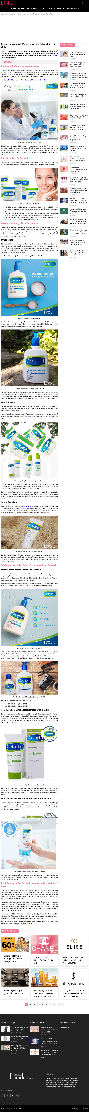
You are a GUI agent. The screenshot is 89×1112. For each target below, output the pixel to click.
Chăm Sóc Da (74, 1027)
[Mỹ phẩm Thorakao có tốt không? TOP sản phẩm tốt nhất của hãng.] (64, 106)
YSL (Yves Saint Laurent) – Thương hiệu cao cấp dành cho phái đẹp (73, 993)
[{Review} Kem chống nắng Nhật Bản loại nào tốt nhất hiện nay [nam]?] (64, 95)
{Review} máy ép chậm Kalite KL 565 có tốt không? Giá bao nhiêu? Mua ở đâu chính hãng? (79, 127)
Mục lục (8, 62)
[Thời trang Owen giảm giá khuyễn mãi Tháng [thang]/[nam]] (15, 978)
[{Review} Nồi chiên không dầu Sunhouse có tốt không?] (64, 85)
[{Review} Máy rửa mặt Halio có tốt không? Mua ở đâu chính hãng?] (64, 169)
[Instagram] (7, 1095)
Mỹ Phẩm (28, 8)
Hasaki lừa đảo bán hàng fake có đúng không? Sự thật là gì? (78, 211)
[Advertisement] (44, 29)
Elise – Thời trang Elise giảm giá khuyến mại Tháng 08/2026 (73, 960)
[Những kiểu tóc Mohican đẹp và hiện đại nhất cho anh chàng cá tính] (64, 242)
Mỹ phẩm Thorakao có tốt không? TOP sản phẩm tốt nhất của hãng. (78, 106)
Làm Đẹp (12, 8)
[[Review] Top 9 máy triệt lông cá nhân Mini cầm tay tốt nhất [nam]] (34, 1029)
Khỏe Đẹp (20, 8)
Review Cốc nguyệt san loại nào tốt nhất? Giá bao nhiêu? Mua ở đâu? (79, 64)
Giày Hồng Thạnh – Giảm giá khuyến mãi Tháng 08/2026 (19, 1048)
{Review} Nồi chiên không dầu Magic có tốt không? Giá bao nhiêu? (78, 253)
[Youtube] (17, 1095)
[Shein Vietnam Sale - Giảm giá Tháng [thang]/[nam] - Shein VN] (5, 1029)
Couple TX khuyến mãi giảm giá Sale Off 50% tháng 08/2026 (13, 959)
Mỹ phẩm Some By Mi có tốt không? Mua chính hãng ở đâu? (27, 80)
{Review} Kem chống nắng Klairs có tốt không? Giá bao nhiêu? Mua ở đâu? (78, 232)
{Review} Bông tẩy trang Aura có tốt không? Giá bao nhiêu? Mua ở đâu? (79, 179)
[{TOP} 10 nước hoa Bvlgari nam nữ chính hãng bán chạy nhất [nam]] (64, 138)
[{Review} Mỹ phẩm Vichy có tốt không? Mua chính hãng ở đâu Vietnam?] (44, 978)
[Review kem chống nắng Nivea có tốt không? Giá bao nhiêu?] (64, 148)
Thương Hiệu (51, 8)
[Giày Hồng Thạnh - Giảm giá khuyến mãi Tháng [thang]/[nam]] (5, 1047)
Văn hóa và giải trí (72, 8)
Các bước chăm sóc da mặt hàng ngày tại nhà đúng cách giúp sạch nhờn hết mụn (78, 159)
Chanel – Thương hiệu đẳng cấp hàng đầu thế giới (43, 960)
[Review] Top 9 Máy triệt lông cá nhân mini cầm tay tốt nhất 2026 (49, 1030)
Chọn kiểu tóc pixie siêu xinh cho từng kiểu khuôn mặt (78, 54)
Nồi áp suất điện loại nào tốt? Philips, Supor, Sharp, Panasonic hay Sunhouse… (78, 221)
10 (54, 1005)
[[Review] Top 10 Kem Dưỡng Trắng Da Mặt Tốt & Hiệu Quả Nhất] (64, 200)
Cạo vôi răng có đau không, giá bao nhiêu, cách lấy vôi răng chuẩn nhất (79, 117)
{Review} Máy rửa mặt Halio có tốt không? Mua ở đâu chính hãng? (78, 169)
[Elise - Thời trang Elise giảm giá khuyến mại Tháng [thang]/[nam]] (74, 944)
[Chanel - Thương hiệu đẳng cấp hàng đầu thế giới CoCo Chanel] (44, 944)
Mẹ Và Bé (35, 8)
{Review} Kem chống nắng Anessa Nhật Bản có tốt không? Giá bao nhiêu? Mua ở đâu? (79, 75)
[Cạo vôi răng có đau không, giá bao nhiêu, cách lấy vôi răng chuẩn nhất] (64, 117)
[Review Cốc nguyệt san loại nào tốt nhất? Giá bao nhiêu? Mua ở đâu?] (64, 64)
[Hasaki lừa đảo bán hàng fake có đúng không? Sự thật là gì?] (64, 211)
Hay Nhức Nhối (61, 8)
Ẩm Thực (42, 8)
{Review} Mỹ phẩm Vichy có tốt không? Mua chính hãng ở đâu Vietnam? (44, 993)
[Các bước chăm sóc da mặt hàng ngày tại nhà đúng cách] (64, 159)
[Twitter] (12, 1095)
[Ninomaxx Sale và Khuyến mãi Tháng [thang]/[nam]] (5, 1038)
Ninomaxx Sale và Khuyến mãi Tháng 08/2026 (19, 1038)
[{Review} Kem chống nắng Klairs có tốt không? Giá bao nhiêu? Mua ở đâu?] (64, 232)
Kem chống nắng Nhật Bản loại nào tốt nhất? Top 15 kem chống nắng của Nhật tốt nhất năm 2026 (78, 96)
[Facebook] (3, 1095)
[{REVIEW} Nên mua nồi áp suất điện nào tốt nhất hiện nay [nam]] (64, 221)
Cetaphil (55, 55)
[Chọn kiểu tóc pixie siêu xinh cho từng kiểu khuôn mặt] (64, 54)
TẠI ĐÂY (29, 924)
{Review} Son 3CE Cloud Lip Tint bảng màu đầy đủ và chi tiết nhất (78, 190)
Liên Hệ (85, 1109)
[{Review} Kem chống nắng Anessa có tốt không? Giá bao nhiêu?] (64, 75)
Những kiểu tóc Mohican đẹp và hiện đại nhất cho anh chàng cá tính (78, 242)
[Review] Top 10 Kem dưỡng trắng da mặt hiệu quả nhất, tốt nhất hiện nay (78, 200)
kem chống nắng (27, 506)
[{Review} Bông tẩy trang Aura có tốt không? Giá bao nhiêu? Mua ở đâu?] (64, 179)
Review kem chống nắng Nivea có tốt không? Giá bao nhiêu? (78, 148)
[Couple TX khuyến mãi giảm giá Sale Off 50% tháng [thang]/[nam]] (15, 944)
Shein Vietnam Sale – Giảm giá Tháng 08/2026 (20, 1029)
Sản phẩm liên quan (9, 931)
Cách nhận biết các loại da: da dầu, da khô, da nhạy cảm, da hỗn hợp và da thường (49, 1052)
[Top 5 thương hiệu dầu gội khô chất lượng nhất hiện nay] (74, 978)
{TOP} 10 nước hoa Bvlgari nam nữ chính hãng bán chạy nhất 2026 (78, 138)
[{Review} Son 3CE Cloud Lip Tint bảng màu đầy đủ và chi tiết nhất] (64, 190)
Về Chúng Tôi (76, 1109)
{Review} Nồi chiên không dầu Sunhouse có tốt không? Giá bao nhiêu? (78, 85)
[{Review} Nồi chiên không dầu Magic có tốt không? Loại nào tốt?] (64, 253)
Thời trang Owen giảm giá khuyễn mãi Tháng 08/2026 (13, 993)
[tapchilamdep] (7, 3)
